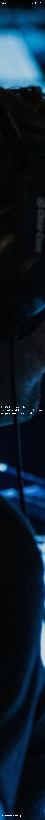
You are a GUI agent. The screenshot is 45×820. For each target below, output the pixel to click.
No (39, 2)
